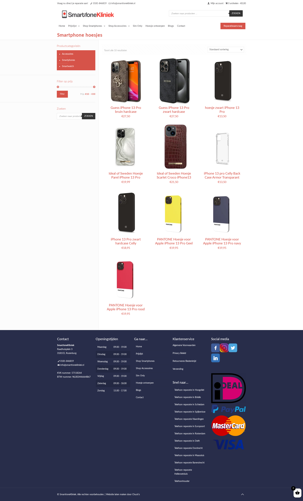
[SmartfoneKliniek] (88, 14)
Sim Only (140, 376)
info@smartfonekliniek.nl (123, 3)
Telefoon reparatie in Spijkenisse (189, 412)
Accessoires (67, 54)
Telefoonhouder (182, 481)
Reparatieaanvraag (233, 26)
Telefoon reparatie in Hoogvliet (189, 390)
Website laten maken (116, 494)
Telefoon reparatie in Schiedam (189, 405)
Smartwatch (68, 66)
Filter (62, 94)
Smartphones (68, 60)
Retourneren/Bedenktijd (184, 361)
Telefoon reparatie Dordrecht (188, 448)
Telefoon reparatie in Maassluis (189, 455)
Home (139, 347)
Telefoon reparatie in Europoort (189, 426)
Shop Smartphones (145, 361)
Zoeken (236, 13)
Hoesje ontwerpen (145, 383)
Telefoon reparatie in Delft (187, 441)
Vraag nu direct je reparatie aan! (72, 3)
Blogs (138, 390)
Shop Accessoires (144, 368)
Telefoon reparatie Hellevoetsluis (183, 472)
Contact (140, 397)
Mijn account (216, 3)
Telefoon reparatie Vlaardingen (189, 419)
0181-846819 (100, 3)
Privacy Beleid (179, 353)
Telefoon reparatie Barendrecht (189, 463)
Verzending (178, 369)
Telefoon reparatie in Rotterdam (189, 434)
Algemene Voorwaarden (184, 345)
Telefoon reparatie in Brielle (187, 397)
